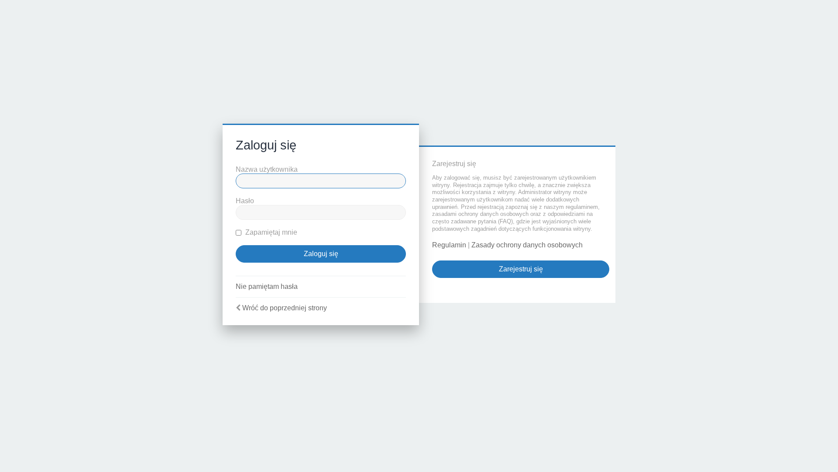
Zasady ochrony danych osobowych (527, 245)
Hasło (245, 201)
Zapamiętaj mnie (270, 232)
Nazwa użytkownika (267, 169)
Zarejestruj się (521, 269)
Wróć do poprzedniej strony (284, 308)
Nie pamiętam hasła (267, 286)
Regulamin (449, 245)
